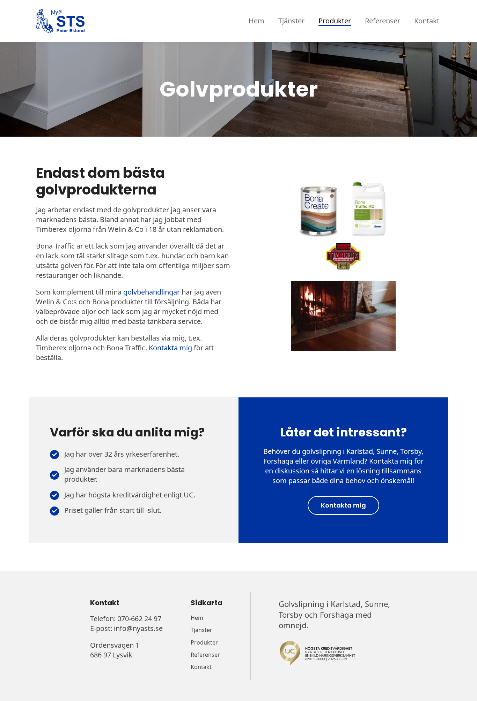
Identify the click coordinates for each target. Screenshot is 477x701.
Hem (256, 20)
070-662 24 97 (139, 618)
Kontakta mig (170, 347)
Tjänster (291, 20)
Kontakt (426, 20)
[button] (343, 505)
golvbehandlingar (151, 292)
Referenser (382, 20)
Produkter (334, 20)
